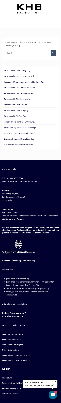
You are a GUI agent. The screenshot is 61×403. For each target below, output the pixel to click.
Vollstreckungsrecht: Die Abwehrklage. (20, 127)
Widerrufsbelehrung (10, 393)
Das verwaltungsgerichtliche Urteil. (18, 144)
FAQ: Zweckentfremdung (12, 334)
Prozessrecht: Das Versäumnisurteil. (19, 76)
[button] (53, 395)
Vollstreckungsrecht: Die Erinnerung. (19, 122)
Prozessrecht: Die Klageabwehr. (17, 99)
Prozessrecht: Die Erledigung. (16, 110)
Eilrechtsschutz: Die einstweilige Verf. (19, 133)
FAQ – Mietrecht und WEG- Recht (16, 355)
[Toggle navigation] (30, 22)
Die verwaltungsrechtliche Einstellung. (20, 139)
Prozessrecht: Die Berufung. (15, 116)
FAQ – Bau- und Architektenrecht (16, 360)
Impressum (7, 377)
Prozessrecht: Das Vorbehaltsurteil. (18, 93)
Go (53, 52)
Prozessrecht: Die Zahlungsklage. (17, 70)
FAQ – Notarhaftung (10, 350)
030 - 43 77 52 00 (16, 178)
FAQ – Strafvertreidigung (12, 344)
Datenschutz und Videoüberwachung (17, 383)
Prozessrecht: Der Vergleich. (15, 104)
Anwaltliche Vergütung (11, 388)
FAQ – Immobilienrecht (12, 339)
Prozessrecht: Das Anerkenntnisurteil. (20, 87)
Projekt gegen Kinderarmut (13, 325)
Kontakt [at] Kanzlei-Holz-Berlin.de (22, 181)
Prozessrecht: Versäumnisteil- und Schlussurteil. (24, 82)
